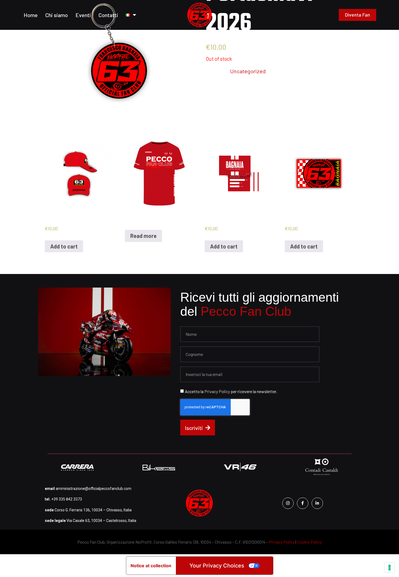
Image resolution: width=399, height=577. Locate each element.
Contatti (108, 15)
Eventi (83, 15)
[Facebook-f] (302, 503)
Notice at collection (151, 565)
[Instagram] (288, 503)
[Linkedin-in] (317, 503)
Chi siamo (56, 15)
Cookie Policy (309, 541)
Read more (143, 235)
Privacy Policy (217, 391)
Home (31, 15)
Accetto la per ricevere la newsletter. (231, 391)
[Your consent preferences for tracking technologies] (389, 567)
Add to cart (64, 246)
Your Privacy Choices (216, 565)
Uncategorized (248, 71)
